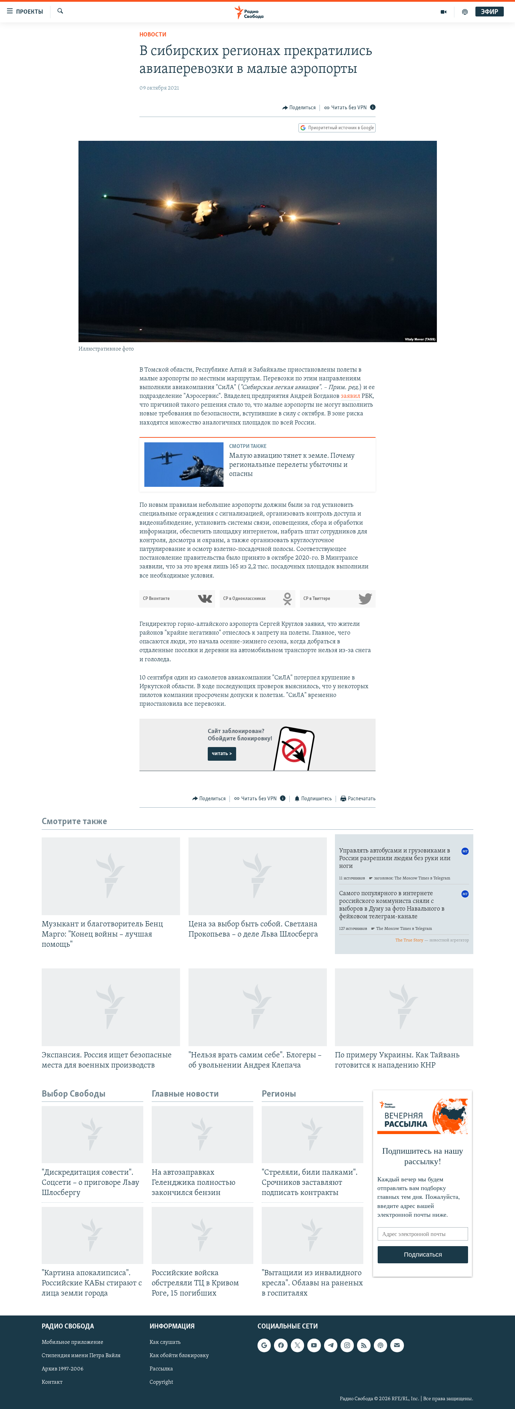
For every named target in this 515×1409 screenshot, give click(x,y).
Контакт (52, 1383)
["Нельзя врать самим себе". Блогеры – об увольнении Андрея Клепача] (257, 1007)
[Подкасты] (380, 1345)
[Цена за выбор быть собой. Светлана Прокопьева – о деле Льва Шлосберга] (257, 876)
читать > (222, 754)
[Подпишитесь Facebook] (280, 1345)
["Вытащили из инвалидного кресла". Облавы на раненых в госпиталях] (312, 1235)
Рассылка (161, 1369)
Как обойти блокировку (179, 1356)
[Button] (299, 107)
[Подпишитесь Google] (264, 1345)
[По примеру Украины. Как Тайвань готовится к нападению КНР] (404, 1007)
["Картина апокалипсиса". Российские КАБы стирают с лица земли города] (92, 1235)
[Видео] (443, 12)
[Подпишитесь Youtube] (314, 1345)
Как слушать (165, 1343)
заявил (350, 396)
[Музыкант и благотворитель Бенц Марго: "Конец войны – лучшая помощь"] (111, 876)
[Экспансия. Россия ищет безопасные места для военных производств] (111, 1007)
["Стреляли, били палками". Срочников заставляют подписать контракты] (312, 1134)
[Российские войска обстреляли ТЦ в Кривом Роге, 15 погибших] (202, 1235)
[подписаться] (397, 1345)
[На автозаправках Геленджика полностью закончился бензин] (202, 1134)
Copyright (161, 1383)
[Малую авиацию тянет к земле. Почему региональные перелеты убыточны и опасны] (184, 464)
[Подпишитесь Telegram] (330, 1345)
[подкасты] (464, 12)
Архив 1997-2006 (62, 1369)
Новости (152, 35)
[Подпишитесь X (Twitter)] (297, 1345)
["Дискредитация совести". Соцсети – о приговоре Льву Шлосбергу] (92, 1134)
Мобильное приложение (72, 1343)
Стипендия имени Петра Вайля (81, 1356)
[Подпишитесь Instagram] (347, 1345)
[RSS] (363, 1345)
